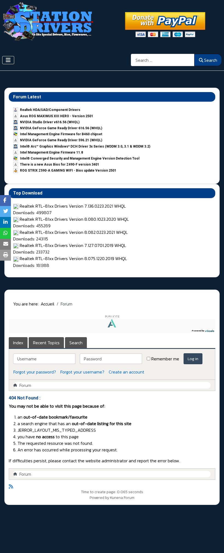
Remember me (165, 358)
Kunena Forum (122, 498)
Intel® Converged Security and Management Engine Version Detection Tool (79, 158)
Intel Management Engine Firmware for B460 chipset (61, 134)
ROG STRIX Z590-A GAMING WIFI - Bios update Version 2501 (68, 170)
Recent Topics (46, 342)
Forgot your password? (34, 372)
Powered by (99, 498)
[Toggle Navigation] (8, 60)
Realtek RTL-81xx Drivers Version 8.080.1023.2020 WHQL (74, 219)
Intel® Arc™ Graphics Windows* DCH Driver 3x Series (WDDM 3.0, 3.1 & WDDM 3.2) (85, 146)
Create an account (126, 372)
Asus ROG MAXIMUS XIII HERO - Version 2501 (56, 116)
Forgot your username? (82, 372)
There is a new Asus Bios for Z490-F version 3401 (59, 164)
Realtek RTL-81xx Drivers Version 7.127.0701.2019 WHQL (73, 245)
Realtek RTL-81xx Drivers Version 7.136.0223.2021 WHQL (73, 206)
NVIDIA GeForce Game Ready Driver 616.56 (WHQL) (61, 128)
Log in (193, 358)
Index (18, 342)
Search (210, 60)
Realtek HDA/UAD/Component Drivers (50, 110)
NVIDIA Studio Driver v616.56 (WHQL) (49, 122)
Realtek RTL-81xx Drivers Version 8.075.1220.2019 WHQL (73, 258)
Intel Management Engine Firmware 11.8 (51, 152)
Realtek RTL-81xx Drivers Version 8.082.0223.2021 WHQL (74, 232)
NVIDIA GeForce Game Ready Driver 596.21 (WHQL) (61, 140)
